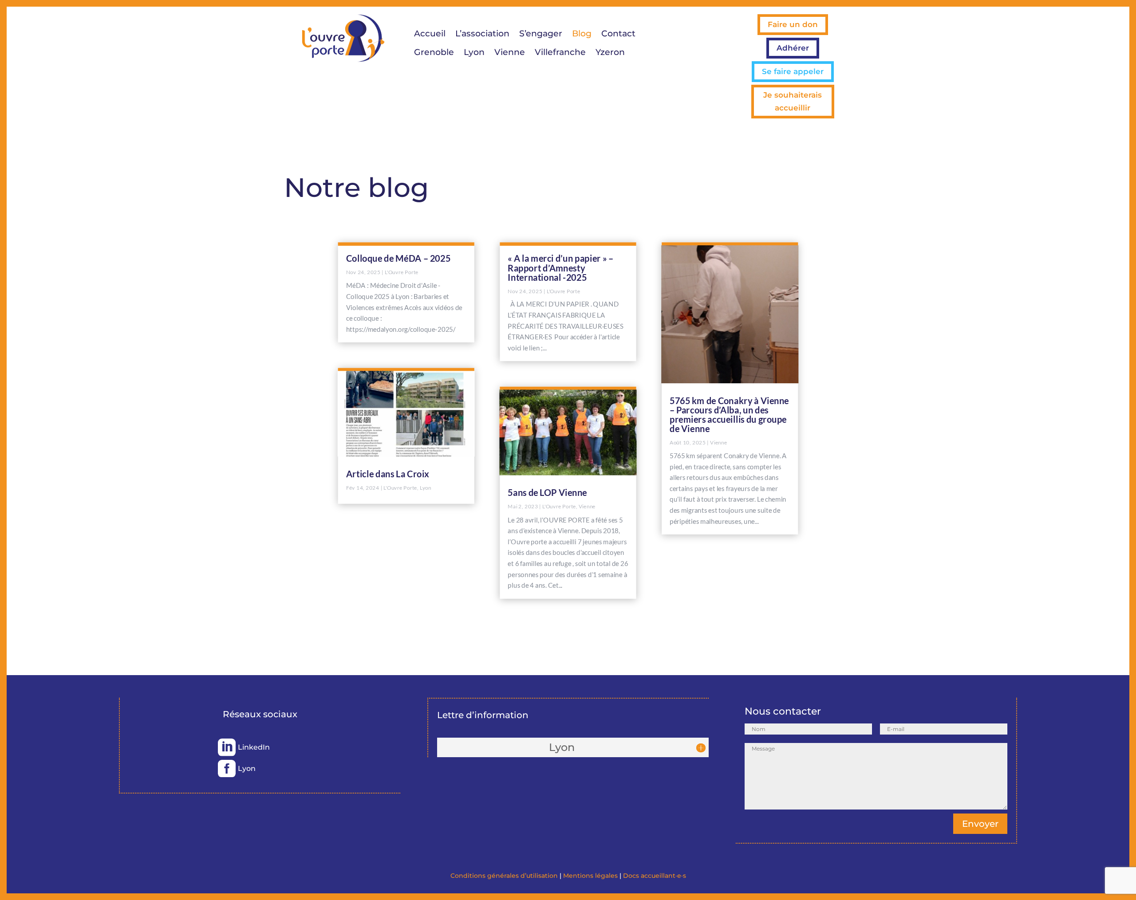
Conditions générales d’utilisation (504, 876)
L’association (482, 35)
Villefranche (560, 53)
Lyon (474, 53)
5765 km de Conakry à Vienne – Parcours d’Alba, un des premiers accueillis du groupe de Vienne (729, 414)
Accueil (430, 35)
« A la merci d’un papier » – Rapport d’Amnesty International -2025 (560, 267)
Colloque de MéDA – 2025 (398, 258)
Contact (618, 35)
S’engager (540, 35)
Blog (582, 35)
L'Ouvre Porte (401, 271)
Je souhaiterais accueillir (792, 101)
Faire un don (793, 24)
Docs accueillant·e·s (654, 876)
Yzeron (610, 53)
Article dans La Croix (387, 473)
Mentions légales (590, 876)
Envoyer (980, 823)
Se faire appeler (793, 71)
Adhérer (793, 47)
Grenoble (434, 53)
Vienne (509, 53)
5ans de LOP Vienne (547, 492)
